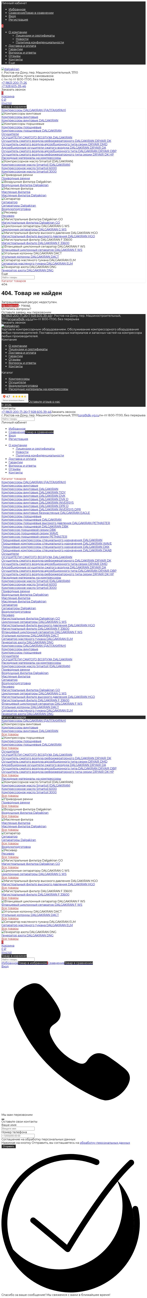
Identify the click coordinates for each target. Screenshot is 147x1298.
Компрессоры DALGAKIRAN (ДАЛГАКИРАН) (33, 645)
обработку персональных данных (105, 1142)
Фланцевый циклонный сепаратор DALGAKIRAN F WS (41, 250)
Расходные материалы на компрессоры (38, 389)
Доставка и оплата (22, 46)
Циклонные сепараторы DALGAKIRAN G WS (34, 229)
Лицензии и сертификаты (35, 35)
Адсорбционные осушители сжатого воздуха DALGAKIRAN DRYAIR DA (53, 147)
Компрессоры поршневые (21, 127)
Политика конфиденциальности (40, 42)
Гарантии (16, 49)
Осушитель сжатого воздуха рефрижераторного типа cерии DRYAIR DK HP (57, 154)
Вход (12, 16)
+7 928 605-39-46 (13, 86)
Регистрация (18, 19)
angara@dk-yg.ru (20, 319)
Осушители (17, 382)
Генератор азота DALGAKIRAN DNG (27, 270)
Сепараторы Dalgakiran (18, 205)
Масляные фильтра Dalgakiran (23, 195)
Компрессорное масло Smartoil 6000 (29, 168)
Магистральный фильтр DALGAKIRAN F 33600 (35, 243)
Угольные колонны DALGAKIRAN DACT (30, 256)
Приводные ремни (15, 178)
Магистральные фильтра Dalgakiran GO (30, 222)
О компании (18, 32)
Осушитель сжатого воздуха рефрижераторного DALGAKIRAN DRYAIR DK (56, 141)
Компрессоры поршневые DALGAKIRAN (31, 130)
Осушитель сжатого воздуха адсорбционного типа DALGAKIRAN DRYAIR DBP (59, 151)
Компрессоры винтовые (19, 117)
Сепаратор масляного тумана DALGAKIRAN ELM (37, 263)
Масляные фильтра (15, 192)
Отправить (8, 1146)
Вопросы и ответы (22, 52)
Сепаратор (9, 202)
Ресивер (7, 216)
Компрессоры (19, 379)
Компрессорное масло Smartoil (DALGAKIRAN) (35, 164)
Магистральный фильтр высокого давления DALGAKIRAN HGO (48, 236)
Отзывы (15, 56)
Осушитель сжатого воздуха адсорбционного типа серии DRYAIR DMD (54, 144)
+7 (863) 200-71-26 (14, 82)
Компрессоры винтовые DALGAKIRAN (29, 120)
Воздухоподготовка (23, 385)
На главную (10, 305)
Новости (22, 39)
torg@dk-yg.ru (88, 415)
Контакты (16, 59)
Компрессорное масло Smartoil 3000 (29, 171)
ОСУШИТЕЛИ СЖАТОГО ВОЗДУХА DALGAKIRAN (36, 137)
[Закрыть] (2, 1119)
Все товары (10, 734)
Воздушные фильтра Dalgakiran (25, 185)
